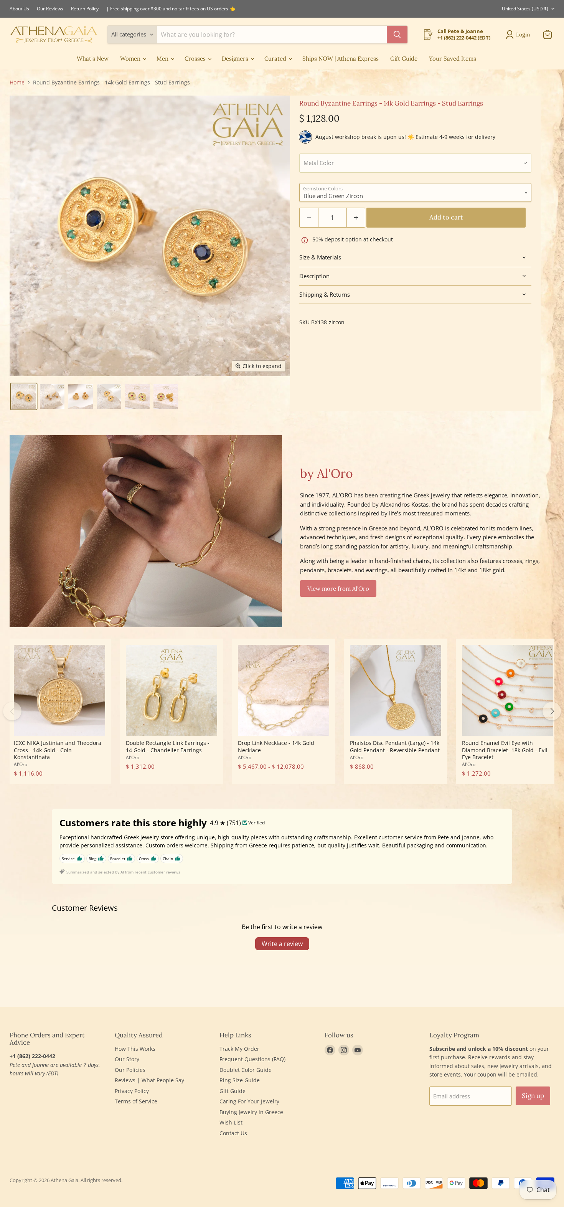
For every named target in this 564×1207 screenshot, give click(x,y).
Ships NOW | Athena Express (340, 58)
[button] (24, 396)
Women (131, 58)
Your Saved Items (452, 58)
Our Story (127, 1059)
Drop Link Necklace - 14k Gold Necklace (276, 746)
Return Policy (85, 9)
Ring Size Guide (239, 1080)
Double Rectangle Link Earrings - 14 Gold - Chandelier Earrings (167, 746)
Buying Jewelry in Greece (251, 1112)
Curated (276, 58)
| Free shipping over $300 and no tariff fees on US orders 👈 (170, 9)
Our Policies (130, 1069)
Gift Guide (403, 58)
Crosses (196, 58)
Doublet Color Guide (245, 1069)
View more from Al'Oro (338, 588)
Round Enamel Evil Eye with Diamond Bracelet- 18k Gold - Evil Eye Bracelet (505, 750)
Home (17, 82)
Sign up (533, 1095)
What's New (93, 58)
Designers (236, 58)
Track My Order (239, 1048)
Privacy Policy (132, 1091)
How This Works (135, 1048)
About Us (19, 9)
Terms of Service (136, 1101)
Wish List (230, 1122)
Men (163, 58)
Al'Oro (20, 764)
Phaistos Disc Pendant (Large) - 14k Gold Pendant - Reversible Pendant (395, 746)
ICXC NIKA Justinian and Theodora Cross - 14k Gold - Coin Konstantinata (57, 750)
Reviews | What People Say (149, 1080)
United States (525, 8)
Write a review (282, 944)
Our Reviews (50, 9)
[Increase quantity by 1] (356, 217)
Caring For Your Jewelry (249, 1101)
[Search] (397, 34)
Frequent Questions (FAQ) (252, 1059)
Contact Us (233, 1133)
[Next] (552, 711)
